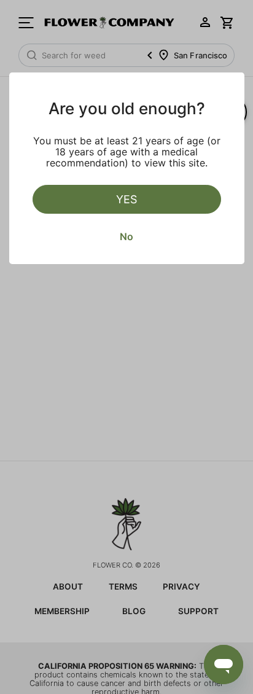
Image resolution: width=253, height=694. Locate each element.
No (126, 236)
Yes (126, 199)
